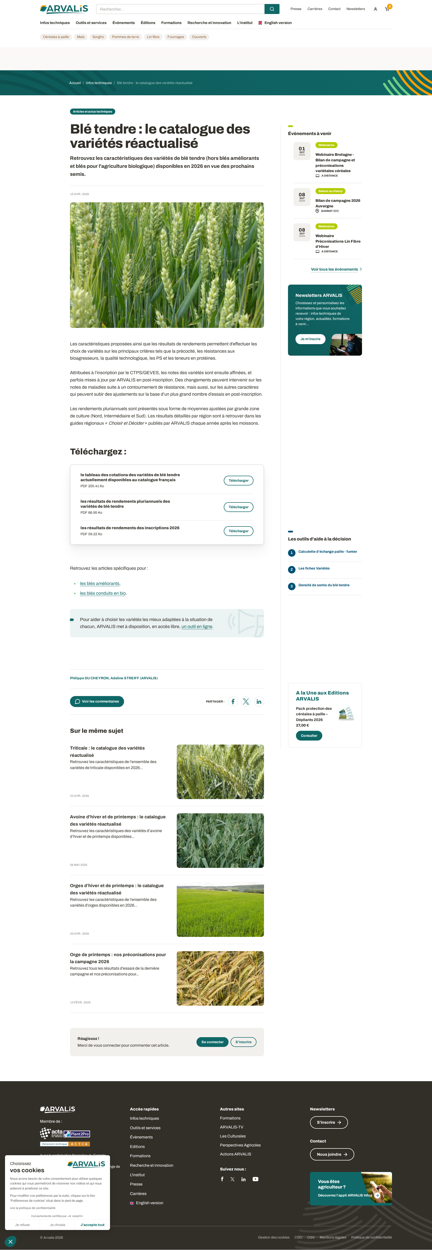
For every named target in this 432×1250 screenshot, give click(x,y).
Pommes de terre (125, 37)
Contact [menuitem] (334, 9)
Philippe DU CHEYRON (89, 678)
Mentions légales (333, 1237)
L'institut (137, 1175)
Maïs (80, 37)
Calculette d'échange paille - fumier (327, 551)
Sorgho (98, 37)
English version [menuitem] (278, 23)
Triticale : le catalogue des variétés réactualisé (107, 752)
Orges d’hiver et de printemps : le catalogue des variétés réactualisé (117, 889)
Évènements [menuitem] (123, 23)
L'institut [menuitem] (244, 23)
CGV (311, 1237)
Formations (140, 1156)
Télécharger (238, 480)
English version (149, 1203)
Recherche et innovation (151, 1165)
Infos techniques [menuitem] (55, 23)
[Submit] (272, 9)
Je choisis (57, 1225)
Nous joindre (329, 1154)
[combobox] (188, 9)
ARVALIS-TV (231, 1127)
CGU (298, 1237)
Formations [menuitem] (171, 23)
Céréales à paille (56, 37)
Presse (136, 1184)
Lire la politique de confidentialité (33, 1208)
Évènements (141, 1137)
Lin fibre (153, 37)
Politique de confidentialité (371, 1237)
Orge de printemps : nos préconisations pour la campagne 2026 (118, 958)
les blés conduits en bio (103, 593)
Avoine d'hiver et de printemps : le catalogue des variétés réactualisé (118, 820)
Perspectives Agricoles (240, 1145)
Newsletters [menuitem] (355, 9)
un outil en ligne (197, 626)
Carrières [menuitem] (315, 9)
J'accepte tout (92, 1225)
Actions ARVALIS (235, 1154)
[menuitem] (375, 9)
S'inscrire (244, 1042)
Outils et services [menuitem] (91, 23)
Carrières (138, 1193)
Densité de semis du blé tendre (324, 585)
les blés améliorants (99, 583)
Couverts (199, 37)
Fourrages (176, 37)
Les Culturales (233, 1136)
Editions (137, 1146)
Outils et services (145, 1128)
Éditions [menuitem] (148, 23)
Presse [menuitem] (296, 9)
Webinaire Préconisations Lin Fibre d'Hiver (338, 241)
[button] (10, 1241)
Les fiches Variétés (314, 568)
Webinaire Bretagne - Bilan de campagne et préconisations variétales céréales (335, 163)
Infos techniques (144, 1118)
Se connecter (213, 1042)
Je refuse (22, 1225)
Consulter (309, 736)
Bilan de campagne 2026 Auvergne (338, 203)
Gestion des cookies (274, 1237)
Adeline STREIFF (124, 678)
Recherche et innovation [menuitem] (209, 23)
